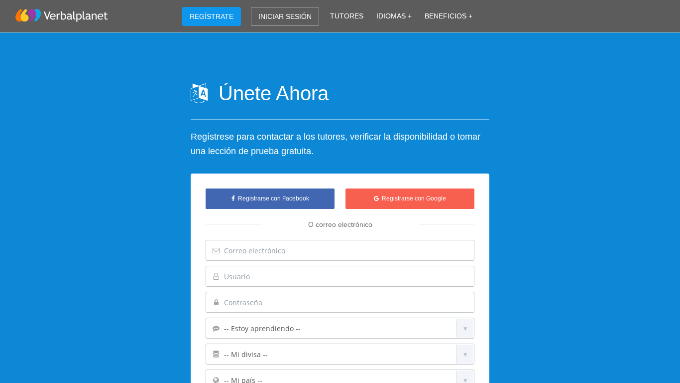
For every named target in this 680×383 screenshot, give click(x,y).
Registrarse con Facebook (272, 198)
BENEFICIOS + (448, 16)
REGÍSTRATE (211, 16)
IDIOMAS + (394, 16)
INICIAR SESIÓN (285, 16)
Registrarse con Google (412, 198)
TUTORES (346, 16)
